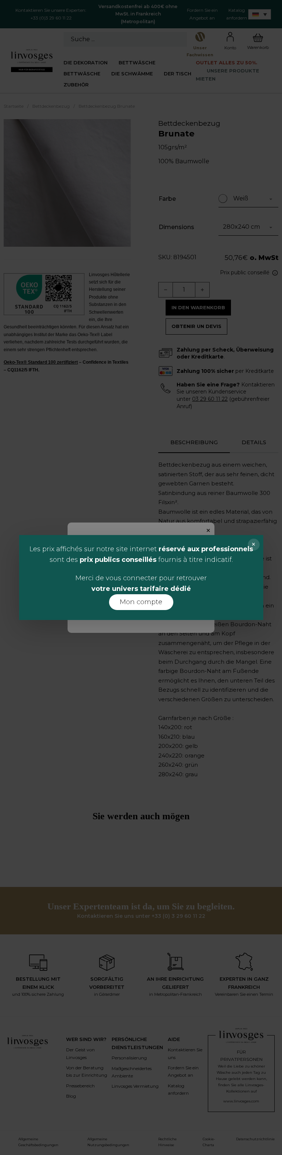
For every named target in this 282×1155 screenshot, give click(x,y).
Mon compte (141, 602)
